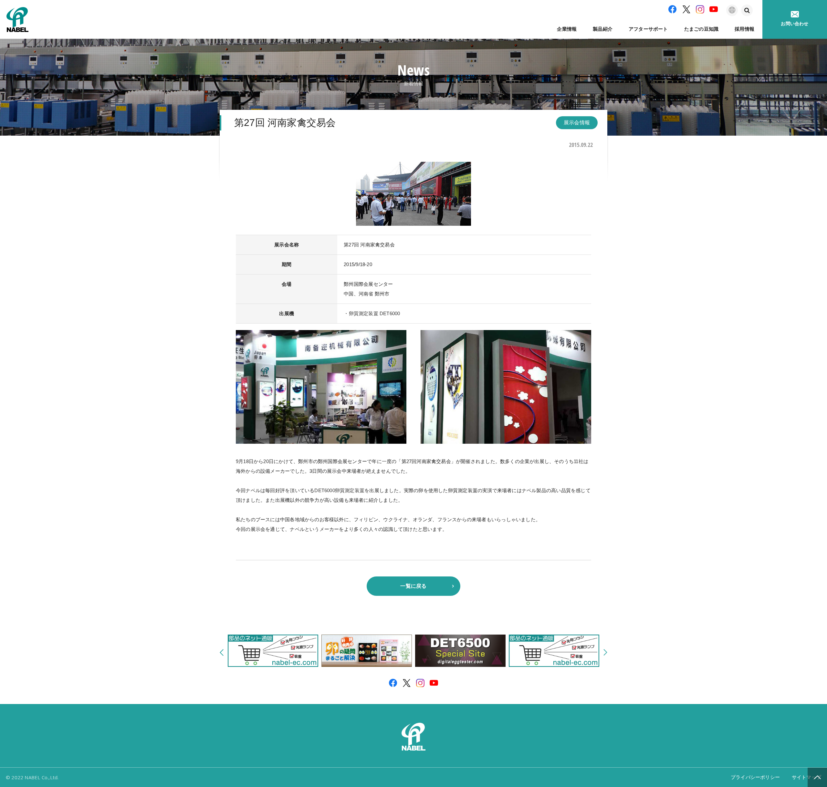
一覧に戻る (413, 586)
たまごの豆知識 (701, 29)
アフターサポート (648, 29)
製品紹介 (602, 29)
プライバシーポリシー (755, 777)
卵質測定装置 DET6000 (374, 313)
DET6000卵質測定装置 (339, 490)
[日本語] (732, 10)
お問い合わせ (794, 23)
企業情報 (567, 29)
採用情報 (744, 29)
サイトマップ (806, 777)
